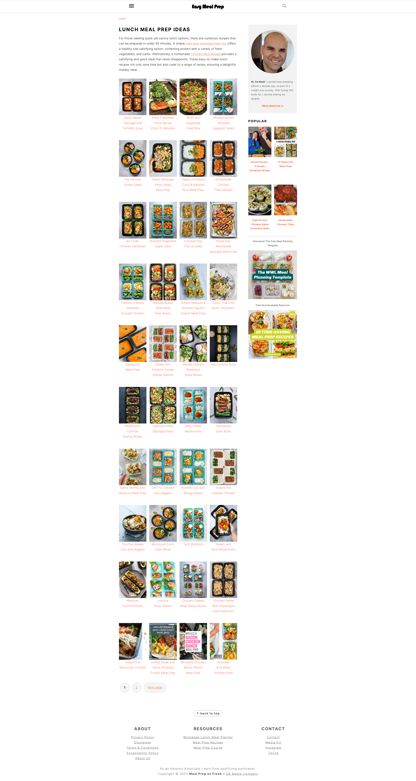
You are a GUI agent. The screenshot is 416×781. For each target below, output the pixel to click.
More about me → (272, 105)
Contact (273, 737)
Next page (155, 687)
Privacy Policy (142, 737)
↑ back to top (208, 713)
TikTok (273, 753)
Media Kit (273, 742)
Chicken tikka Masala (206, 54)
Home (122, 18)
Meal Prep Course (208, 747)
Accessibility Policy (143, 753)
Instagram (273, 747)
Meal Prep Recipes (208, 742)
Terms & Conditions (143, 747)
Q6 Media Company (242, 773)
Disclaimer (142, 742)
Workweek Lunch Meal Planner (208, 737)
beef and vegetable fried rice (206, 43)
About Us (142, 758)
